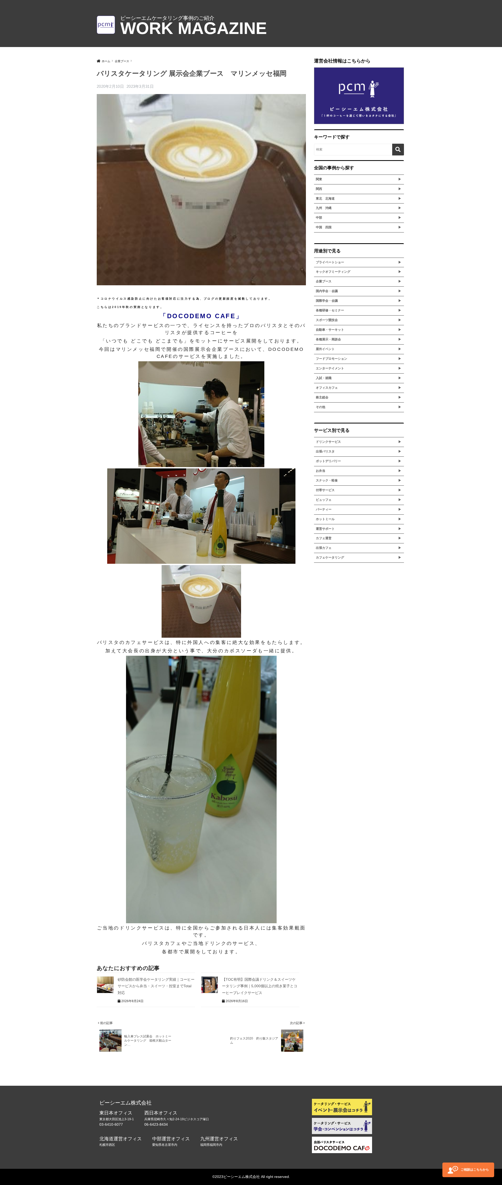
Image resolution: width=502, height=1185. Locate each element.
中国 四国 (324, 227)
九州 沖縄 (324, 208)
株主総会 (322, 397)
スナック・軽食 (327, 480)
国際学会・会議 (327, 301)
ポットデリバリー (328, 461)
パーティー (324, 509)
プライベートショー (330, 262)
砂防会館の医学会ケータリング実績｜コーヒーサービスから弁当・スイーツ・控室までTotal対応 (156, 986)
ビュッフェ (324, 500)
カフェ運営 (324, 538)
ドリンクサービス (328, 442)
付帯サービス (325, 490)
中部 (319, 217)
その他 (320, 407)
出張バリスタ (325, 451)
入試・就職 (324, 378)
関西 (319, 189)
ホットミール (325, 519)
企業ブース (324, 281)
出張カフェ (324, 548)
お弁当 (320, 471)
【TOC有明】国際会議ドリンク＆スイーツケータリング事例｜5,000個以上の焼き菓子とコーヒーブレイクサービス (259, 986)
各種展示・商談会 (328, 339)
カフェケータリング (330, 557)
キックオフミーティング (333, 272)
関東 (319, 179)
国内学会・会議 (327, 291)
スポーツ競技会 (327, 320)
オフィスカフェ (327, 388)
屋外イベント (325, 349)
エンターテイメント (330, 368)
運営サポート (325, 529)
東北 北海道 (325, 198)
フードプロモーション (331, 359)
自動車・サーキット (330, 330)
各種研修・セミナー (330, 310)
